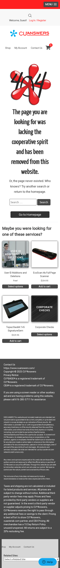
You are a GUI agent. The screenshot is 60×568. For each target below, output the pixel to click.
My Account (20, 48)
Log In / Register (37, 20)
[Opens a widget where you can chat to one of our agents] (47, 562)
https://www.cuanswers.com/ (19, 368)
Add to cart (44, 286)
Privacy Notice (11, 375)
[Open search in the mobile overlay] (30, 14)
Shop (8, 48)
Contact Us (36, 48)
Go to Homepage (30, 214)
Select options (15, 286)
